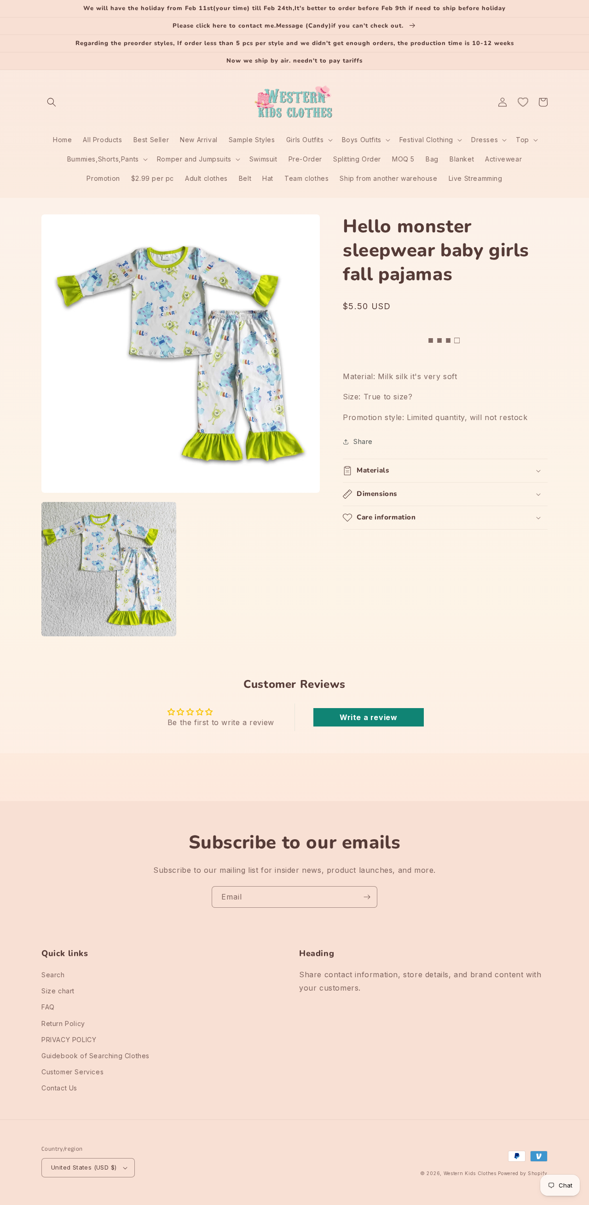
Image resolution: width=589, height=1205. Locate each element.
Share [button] (363, 441)
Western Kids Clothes (470, 1173)
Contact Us (59, 1088)
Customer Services (72, 1072)
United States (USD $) (83, 1167)
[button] (51, 102)
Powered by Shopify (523, 1173)
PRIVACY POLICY (68, 1040)
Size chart (58, 991)
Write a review (368, 717)
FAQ (48, 1007)
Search (53, 975)
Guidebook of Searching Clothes (95, 1056)
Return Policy (63, 1023)
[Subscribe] (367, 897)
